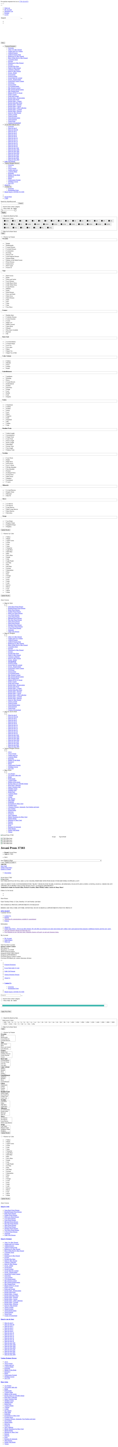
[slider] (105, 1005)
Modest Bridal (12, 818)
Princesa (10, 823)
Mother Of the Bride (14, 760)
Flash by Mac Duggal (14, 655)
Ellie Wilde (11, 800)
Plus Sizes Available (12, 330)
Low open (9, 347)
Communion (10, 251)
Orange (8, 575)
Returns (6, 917)
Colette (10, 797)
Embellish (11, 802)
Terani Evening (12, 703)
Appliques (9, 376)
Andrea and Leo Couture (15, 638)
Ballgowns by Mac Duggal (16, 643)
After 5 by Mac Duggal (15, 637)
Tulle (7, 425)
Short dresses (12, 828)
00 (15, 221)
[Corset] (6, 1057)
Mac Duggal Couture (14, 675)
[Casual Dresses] (8, 1039)
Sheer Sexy (9, 296)
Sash (7, 395)
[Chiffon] (4, 1087)
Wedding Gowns (13, 767)
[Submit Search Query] (21, 995)
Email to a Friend (6, 869)
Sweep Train (10, 446)
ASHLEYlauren (13, 640)
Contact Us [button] (7, 983)
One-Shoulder (10, 469)
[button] (10, 46)
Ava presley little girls (14, 775)
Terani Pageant (12, 706)
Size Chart (4, 866)
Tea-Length (9, 448)
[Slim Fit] (5, 1114)
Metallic (8, 363)
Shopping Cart (8, 11)
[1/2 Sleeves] (6, 1118)
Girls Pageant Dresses (12, 256)
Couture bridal (12, 780)
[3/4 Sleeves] (6, 1119)
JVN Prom (11, 670)
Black (8, 587)
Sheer (8, 349)
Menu (2, 43)
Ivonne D (11, 813)
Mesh (7, 414)
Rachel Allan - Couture (15, 688)
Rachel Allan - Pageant (14, 691)
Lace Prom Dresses (13, 615)
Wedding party (12, 790)
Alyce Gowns (12, 753)
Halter (8, 460)
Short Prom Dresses (14, 623)
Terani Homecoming (14, 705)
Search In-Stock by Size (11, 216)
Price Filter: (7, 208)
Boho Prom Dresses (14, 610)
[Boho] (6, 1045)
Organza (8, 416)
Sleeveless (9, 513)
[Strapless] (5, 1131)
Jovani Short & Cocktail (15, 665)
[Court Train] (5, 1098)
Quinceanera (10, 264)
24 (104, 221)
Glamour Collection (14, 657)
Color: (3, 862)
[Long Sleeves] (6, 1121)
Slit (7, 333)
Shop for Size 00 (13, 717)
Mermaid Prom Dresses (15, 618)
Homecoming (10, 258)
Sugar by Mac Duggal (14, 700)
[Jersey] (4, 1090)
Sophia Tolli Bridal (13, 830)
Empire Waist (10, 492)
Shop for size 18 (13, 732)
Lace (7, 391)
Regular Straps (10, 523)
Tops (7, 303)
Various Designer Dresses (11, 974)
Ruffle (8, 393)
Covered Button (11, 342)
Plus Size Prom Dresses (15, 620)
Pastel (8, 368)
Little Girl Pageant (9, 971)
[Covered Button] (6, 1060)
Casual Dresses (10, 247)
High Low (9, 322)
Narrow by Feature (9, 237)
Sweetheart (9, 480)
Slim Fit (8, 495)
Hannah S (11, 762)
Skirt (7, 299)
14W (29, 224)
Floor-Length (10, 440)
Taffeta (8, 423)
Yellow (8, 537)
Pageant (10, 822)
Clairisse (10, 795)
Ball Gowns (9, 275)
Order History (8, 940)
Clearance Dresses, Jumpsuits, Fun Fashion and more (23, 807)
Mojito (8, 539)
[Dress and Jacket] (6, 1047)
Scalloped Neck (10, 473)
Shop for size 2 (12, 718)
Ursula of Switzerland (14, 710)
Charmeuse (9, 405)
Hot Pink (9, 566)
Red (7, 574)
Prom (9, 825)
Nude (8, 581)
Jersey (8, 410)
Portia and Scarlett (13, 683)
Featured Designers (10, 964)
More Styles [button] (7, 770)
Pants (7, 290)
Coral (8, 577)
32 (21, 224)
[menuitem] (60, 8)
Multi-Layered (10, 324)
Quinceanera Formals (14, 765)
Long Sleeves (10, 507)
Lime (7, 544)
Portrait (8, 471)
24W (73, 224)
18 (82, 221)
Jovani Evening (12, 663)
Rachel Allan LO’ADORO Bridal (18, 783)
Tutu (7, 305)
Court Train (9, 439)
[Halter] (5, 1103)
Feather (8, 385)
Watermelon (9, 570)
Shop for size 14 (13, 728)
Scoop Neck (9, 474)
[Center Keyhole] (6, 1055)
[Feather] (4, 1088)
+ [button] (5, 713)
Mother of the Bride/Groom (14, 260)
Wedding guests (12, 788)
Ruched (8, 332)
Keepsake (11, 758)
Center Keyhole (10, 319)
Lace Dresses (10, 281)
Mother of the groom (14, 782)
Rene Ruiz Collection (14, 785)
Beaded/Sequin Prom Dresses (16, 608)
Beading (8, 378)
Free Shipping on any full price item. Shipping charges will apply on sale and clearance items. (31, 932)
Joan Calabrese (12, 815)
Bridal (8, 243)
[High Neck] (5, 1105)
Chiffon (8, 406)
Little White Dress (11, 285)
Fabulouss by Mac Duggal (16, 650)
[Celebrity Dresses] (6, 1054)
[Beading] (5, 1078)
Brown (8, 585)
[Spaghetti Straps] (5, 1129)
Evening (8, 253)
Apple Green (10, 540)
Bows (8, 380)
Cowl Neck (9, 458)
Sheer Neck (9, 476)
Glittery (8, 361)
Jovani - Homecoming (14, 667)
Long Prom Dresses (14, 616)
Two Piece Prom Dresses (15, 626)
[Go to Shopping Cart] (1, 3)
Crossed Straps (10, 343)
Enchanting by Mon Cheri (15, 803)
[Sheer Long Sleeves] (6, 1123)
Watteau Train (10, 450)
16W (38, 224)
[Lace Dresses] (6, 1049)
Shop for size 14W (13, 735)
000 (7, 221)
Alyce (10, 752)
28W (90, 224)
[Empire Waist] (5, 1111)
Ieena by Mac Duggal (14, 658)
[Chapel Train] (5, 1096)
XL (43, 228)
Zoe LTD (11, 768)
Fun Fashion (11, 808)
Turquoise (9, 548)
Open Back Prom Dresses (15, 606)
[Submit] (21, 18)
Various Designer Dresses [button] (11, 748)
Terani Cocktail (12, 701)
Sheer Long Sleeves (12, 509)
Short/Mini (9, 444)
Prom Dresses (10, 262)
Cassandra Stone (13, 647)
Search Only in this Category (11, 206)
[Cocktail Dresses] (8, 1040)
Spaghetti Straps (11, 525)
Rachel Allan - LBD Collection (17, 695)
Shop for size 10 (13, 725)
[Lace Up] (6, 1063)
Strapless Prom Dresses (15, 625)
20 (90, 221)
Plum (7, 572)
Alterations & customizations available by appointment (20, 919)
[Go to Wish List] (3, 3)
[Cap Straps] (5, 1126)
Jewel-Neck (9, 463)
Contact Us (7, 916)
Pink (7, 564)
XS (16, 228)
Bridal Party (11, 792)
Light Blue (9, 550)
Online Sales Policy (6, 867)
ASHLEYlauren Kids (14, 642)
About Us (7, 927)
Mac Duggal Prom (13, 678)
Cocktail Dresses (11, 249)
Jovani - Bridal (12, 660)
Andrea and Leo (13, 755)
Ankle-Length (10, 433)
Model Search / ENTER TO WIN (14, 992)
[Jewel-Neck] (5, 1106)
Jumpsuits (11, 630)
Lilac (7, 559)
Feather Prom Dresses (14, 611)
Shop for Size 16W (13, 737)
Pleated (8, 328)
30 (14, 224)
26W (82, 224)
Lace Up (8, 345)
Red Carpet (9, 265)
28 (7, 224)
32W (108, 224)
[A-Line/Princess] (5, 1110)
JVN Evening (12, 671)
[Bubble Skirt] (6, 1052)
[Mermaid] (5, 1113)
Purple (8, 557)
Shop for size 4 (12, 720)
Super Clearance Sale (14, 787)
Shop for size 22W (13, 742)
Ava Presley (11, 774)
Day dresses (11, 798)
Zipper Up (9, 351)
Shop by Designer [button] (9, 633)
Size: (2, 860)
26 (111, 221)
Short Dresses (10, 298)
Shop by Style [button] (8, 603)
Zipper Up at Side (11, 353)
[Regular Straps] (5, 1128)
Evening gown (12, 805)
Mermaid (9, 494)
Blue (7, 553)
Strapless (8, 478)
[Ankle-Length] (5, 1093)
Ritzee (10, 763)
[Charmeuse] (4, 1085)
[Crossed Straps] (6, 1062)
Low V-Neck (10, 465)
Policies (6, 921)
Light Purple (10, 561)
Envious (10, 648)
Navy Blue (9, 555)
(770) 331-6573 (23, 1)
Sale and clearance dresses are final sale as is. (17, 930)
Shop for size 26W (13, 745)
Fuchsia (8, 568)
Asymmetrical (10, 435)
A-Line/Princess (11, 490)
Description (7, 873)
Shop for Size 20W (13, 740)
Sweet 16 (9, 267)
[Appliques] (5, 1077)
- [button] (5, 605)
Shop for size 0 (12, 715)
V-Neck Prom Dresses (14, 628)
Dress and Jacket (11, 279)
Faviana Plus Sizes (13, 653)
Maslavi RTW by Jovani (15, 680)
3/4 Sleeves (9, 505)
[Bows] (5, 1080)
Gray (7, 588)
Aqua (8, 546)
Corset (8, 321)
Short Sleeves (10, 511)
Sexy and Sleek (10, 294)
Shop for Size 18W (13, 738)
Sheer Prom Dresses (14, 621)
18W (46, 224)
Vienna (10, 832)
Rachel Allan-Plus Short (15, 690)
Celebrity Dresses (11, 317)
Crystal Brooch (10, 382)
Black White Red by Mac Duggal (18, 645)
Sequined (9, 419)
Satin (7, 418)
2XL (50, 228)
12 (61, 221)
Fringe (8, 389)
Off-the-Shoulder (11, 467)
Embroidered (10, 384)
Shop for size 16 (13, 730)
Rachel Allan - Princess (15, 698)
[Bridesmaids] (8, 1037)
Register (6, 13)
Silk (7, 421)
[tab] (60, 617)
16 (75, 221)
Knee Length (10, 442)
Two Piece (9, 307)
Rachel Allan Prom (13, 686)
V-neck (8, 482)
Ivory (7, 579)
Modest (8, 288)
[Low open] (6, 1065)
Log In (6, 14)
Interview (11, 812)
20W (55, 224)
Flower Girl (9, 254)
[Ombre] (3, 1073)
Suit (7, 301)
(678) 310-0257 (5, 911)
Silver (8, 590)
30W (99, 224)
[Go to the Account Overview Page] (1, 5)
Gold (7, 583)
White (8, 592)
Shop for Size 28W (13, 747)
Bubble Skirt (10, 315)
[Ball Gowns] (6, 1044)
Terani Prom (11, 708)
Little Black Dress (11, 283)
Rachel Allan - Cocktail (15, 696)
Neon (7, 364)
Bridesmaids (9, 245)
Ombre (8, 366)
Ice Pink (8, 563)
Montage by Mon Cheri (15, 820)
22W (64, 224)
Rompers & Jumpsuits (14, 827)
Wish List (7, 8)
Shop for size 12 (13, 727)
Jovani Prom (12, 662)
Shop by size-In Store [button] (10, 711)
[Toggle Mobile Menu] (1, 960)
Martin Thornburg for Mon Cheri (17, 817)
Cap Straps (9, 521)
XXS (7, 228)
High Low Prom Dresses (15, 613)
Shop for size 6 (12, 722)
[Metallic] (3, 1070)
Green (8, 542)
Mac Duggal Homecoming (16, 676)
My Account (8, 9)
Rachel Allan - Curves (14, 693)
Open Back (9, 326)
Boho (7, 277)
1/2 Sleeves (9, 504)
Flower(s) (9, 387)
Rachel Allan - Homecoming (16, 685)
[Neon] (3, 1072)
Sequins (8, 397)
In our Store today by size (11, 968)
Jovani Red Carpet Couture (16, 668)
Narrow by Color (9, 533)
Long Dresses (10, 287)
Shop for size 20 (13, 733)
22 (97, 221)
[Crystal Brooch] (5, 1081)
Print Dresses (10, 292)
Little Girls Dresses (13, 631)
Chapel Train (10, 437)
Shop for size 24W (13, 743)
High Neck (9, 461)
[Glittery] (3, 1069)
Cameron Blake (12, 757)
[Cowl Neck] (5, 1101)
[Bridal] (8, 1036)
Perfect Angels (12, 681)
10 (53, 221)
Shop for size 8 (12, 723)
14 (68, 221)
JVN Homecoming (13, 673)
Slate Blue (9, 551)
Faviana (10, 652)
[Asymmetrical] (5, 1095)
